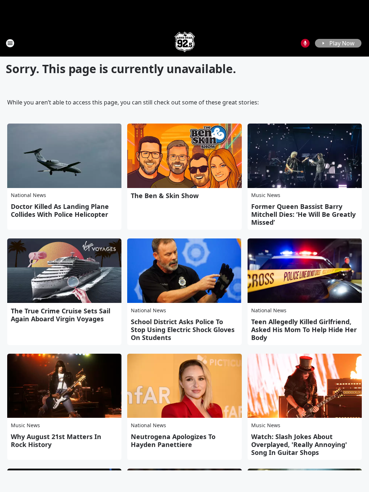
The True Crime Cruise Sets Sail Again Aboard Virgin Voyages (60, 315)
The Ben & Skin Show (165, 196)
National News (28, 195)
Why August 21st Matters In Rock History (56, 440)
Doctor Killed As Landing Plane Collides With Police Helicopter (60, 210)
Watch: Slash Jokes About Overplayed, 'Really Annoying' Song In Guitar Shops (299, 444)
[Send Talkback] (305, 43)
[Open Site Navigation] (10, 43)
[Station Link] (184, 43)
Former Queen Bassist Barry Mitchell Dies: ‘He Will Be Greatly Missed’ (303, 214)
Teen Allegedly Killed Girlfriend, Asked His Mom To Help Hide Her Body (304, 329)
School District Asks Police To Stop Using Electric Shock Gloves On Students (183, 329)
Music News (265, 195)
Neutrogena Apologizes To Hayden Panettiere (173, 440)
